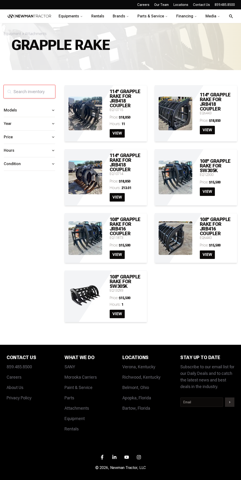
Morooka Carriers (80, 377)
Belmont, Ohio (135, 387)
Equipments (69, 16)
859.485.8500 (19, 366)
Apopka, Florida (136, 397)
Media (210, 16)
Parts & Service (150, 16)
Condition (12, 164)
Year (8, 123)
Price (8, 137)
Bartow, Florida (136, 408)
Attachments (36, 34)
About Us (15, 387)
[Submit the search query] (9, 92)
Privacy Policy (19, 397)
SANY (69, 366)
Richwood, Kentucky (141, 377)
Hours (9, 150)
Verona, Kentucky (138, 366)
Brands (119, 16)
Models (10, 110)
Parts (69, 397)
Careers (143, 5)
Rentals (97, 16)
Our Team (161, 5)
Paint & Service (78, 387)
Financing (184, 16)
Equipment (12, 34)
